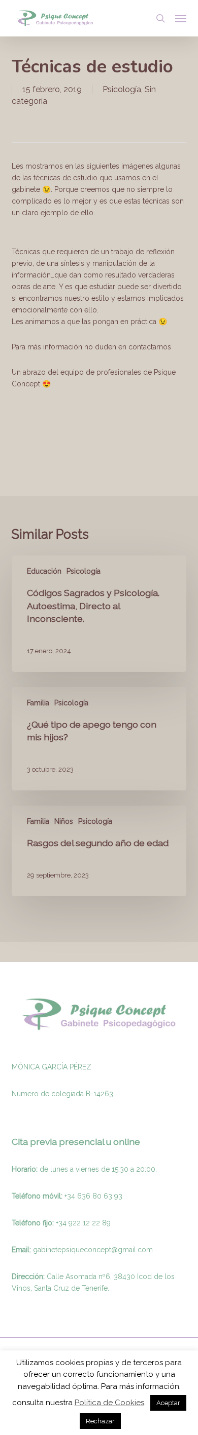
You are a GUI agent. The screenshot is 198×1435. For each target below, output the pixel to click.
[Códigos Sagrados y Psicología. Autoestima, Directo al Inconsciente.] (99, 613)
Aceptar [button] (168, 1403)
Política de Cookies (109, 1402)
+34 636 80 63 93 (93, 1196)
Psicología (122, 89)
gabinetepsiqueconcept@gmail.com (93, 1250)
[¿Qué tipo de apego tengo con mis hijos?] (99, 738)
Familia (38, 703)
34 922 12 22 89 (84, 1223)
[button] (180, 18)
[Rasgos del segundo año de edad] (99, 851)
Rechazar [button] (100, 1421)
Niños (63, 821)
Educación (44, 571)
